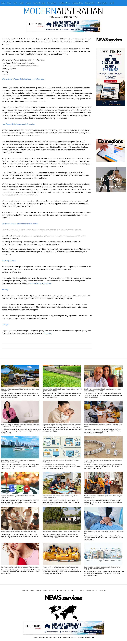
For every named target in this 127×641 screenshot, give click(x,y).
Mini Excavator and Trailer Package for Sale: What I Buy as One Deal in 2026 (103, 496)
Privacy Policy (63, 590)
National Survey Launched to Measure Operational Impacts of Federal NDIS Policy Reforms (20, 425)
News (9, 3)
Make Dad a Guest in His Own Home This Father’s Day (18, 531)
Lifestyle (28, 3)
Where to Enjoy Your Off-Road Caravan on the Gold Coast (61, 531)
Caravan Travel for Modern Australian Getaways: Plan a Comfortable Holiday (60, 496)
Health (21, 3)
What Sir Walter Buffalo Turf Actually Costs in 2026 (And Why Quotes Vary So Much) (62, 390)
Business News (90, 3)
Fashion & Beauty (39, 3)
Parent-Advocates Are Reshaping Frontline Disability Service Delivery (103, 425)
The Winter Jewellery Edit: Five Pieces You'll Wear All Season (20, 567)
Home (3, 3)
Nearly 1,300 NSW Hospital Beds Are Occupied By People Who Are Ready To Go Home (102, 390)
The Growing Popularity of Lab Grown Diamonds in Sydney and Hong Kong (103, 461)
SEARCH (72, 590)
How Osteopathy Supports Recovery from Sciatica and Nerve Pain (104, 532)
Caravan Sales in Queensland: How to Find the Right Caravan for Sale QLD (20, 390)
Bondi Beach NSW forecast (111, 133)
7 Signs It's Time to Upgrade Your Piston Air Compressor (61, 567)
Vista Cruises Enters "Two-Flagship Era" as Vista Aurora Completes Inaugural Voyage (18, 461)
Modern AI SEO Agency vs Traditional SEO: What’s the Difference (18, 496)
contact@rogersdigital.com (40, 283)
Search (112, 3)
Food (15, 3)
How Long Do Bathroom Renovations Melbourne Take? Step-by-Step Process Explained (102, 568)
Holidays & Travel (64, 3)
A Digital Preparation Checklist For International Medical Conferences (60, 461)
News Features (102, 3)
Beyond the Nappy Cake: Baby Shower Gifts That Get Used (62, 425)
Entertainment (51, 3)
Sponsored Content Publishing (87, 590)
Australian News (78, 3)
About (45, 590)
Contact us (48, 333)
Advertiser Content (28, 590)
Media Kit (102, 590)
